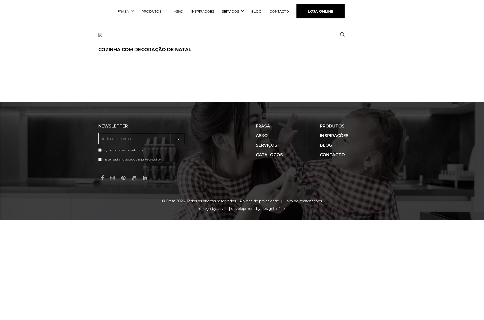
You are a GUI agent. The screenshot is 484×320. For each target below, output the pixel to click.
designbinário (273, 208)
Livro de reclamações (303, 201)
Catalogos (269, 154)
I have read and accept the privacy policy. (131, 159)
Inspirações (202, 11)
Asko (178, 11)
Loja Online (320, 11)
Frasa (123, 11)
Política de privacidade (259, 201)
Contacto (279, 11)
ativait (222, 208)
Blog (256, 11)
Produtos (152, 11)
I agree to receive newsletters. (122, 150)
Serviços (230, 11)
